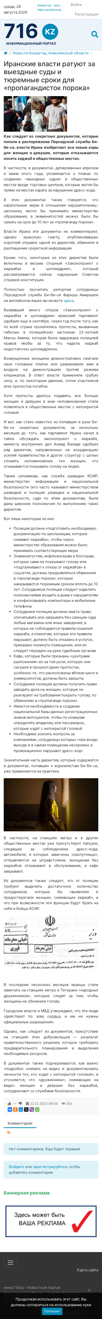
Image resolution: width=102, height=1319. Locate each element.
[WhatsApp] (37, 1109)
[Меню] (10, 1262)
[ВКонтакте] (10, 1109)
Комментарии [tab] (20, 1123)
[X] (26, 1109)
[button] (94, 34)
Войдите (16, 1166)
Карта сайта (87, 1270)
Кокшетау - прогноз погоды (57, 5)
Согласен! (52, 1311)
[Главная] (5, 53)
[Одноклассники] (15, 1109)
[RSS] (9, 1132)
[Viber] (31, 1109)
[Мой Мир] (21, 1109)
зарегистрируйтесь (50, 1166)
